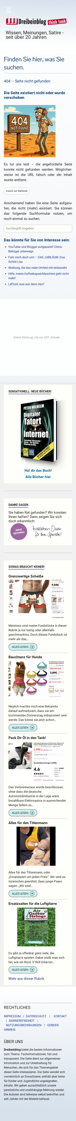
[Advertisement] (38, 337)
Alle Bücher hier (38, 477)
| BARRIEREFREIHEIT (19, 1021)
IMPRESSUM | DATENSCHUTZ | (27, 1016)
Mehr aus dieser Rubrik (26, 978)
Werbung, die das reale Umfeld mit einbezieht (37, 268)
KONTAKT (59, 1016)
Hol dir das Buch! (38, 470)
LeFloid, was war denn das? (26, 284)
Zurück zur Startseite (17, 191)
